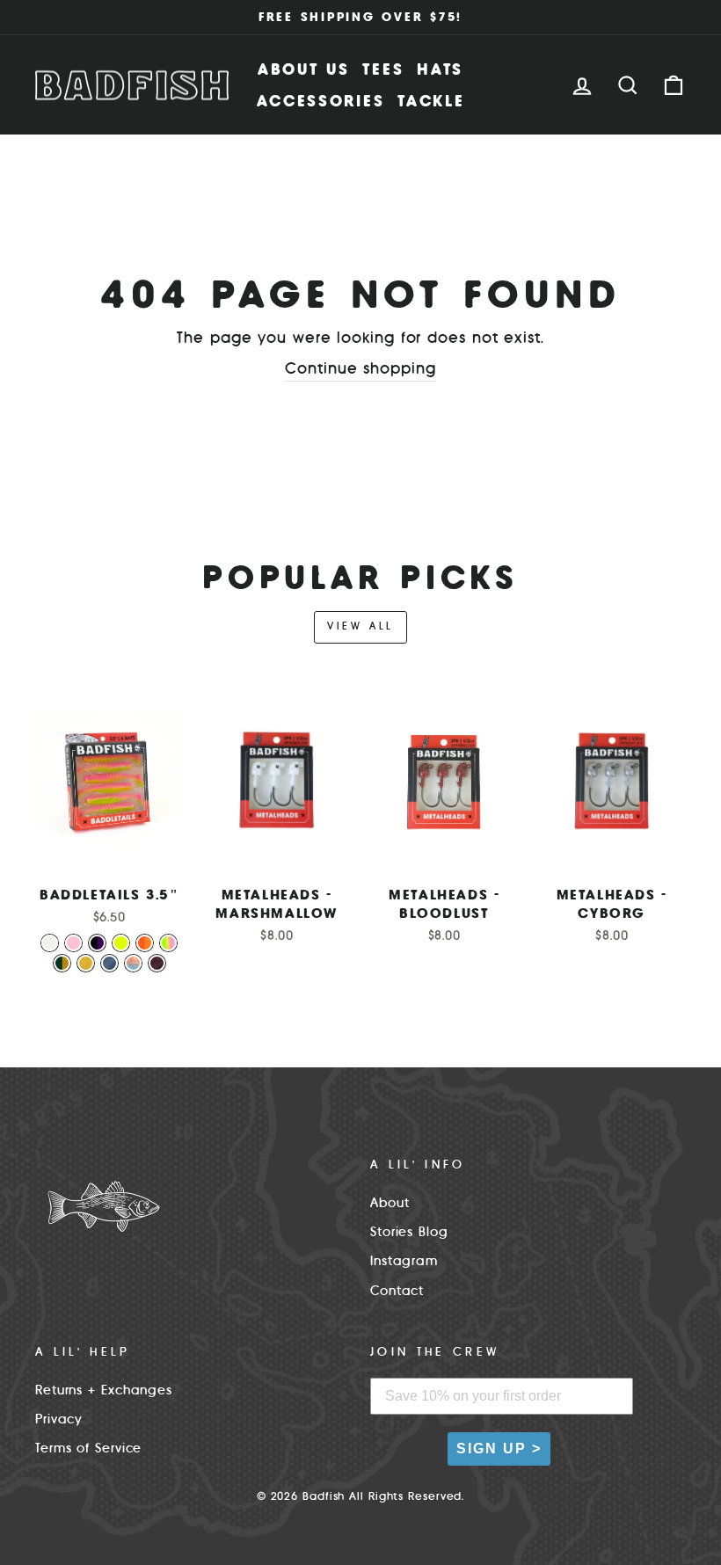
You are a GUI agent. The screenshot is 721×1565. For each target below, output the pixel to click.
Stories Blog (409, 1232)
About (390, 1203)
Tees (383, 69)
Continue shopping (360, 368)
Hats (440, 69)
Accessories (321, 100)
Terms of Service (88, 1448)
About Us (304, 69)
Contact (397, 1291)
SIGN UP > (499, 1448)
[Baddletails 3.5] (49, 943)
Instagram (404, 1261)
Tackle (430, 100)
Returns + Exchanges (103, 1390)
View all (360, 626)
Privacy (59, 1419)
